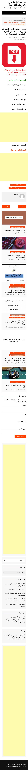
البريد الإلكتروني (22, 421)
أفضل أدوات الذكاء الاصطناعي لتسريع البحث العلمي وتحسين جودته (15, 599)
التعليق (24, 405)
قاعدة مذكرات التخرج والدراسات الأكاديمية (17, 3)
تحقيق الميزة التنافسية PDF (18, 184)
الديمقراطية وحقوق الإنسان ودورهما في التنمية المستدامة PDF (15, 322)
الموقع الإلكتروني (22, 428)
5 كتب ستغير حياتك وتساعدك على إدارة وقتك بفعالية (15, 594)
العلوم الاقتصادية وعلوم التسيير (18, 39)
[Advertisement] (14, 127)
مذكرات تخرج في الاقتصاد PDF (17, 187)
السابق (21, 206)
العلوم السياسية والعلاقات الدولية (17, 287)
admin (23, 37)
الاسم (24, 414)
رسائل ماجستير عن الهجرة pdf (15, 230)
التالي (6, 206)
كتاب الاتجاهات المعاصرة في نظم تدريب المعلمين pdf (14, 585)
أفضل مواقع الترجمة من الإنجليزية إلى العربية (15, 605)
